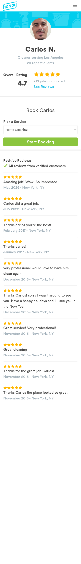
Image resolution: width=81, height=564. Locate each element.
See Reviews (44, 86)
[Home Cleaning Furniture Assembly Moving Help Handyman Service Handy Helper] (40, 129)
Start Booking (40, 141)
